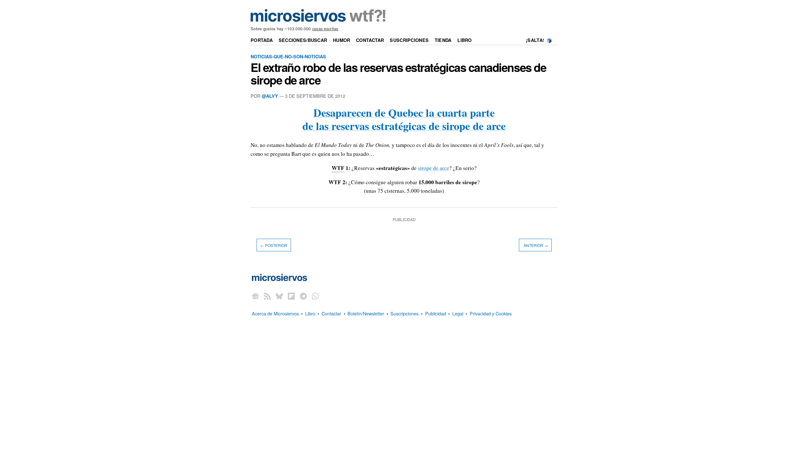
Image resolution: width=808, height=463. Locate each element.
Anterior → (535, 245)
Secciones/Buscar (303, 40)
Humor (341, 40)
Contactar (370, 40)
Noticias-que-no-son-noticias (288, 56)
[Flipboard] (291, 296)
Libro (464, 40)
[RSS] (267, 296)
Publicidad (435, 313)
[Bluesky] (279, 296)
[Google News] (255, 296)
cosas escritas (325, 29)
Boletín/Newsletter (366, 313)
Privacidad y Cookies (491, 313)
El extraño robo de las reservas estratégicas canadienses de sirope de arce (398, 73)
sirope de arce (433, 168)
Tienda (443, 40)
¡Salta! (535, 40)
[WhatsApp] (315, 296)
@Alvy (270, 96)
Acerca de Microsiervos (275, 313)
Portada (262, 40)
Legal (457, 313)
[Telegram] (303, 296)
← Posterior (273, 245)
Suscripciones (409, 40)
